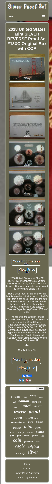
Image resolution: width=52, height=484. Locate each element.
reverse (20, 412)
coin (17, 440)
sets (33, 395)
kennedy (20, 453)
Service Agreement (27, 477)
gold (19, 435)
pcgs (38, 427)
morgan (17, 427)
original (33, 446)
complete (36, 401)
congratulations (18, 422)
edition (23, 401)
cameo (38, 442)
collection (30, 433)
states (40, 432)
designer (15, 396)
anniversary (17, 432)
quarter (15, 407)
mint (28, 426)
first (12, 435)
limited (26, 406)
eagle (20, 445)
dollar (39, 421)
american (33, 417)
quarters (35, 436)
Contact (27, 468)
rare (25, 397)
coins (18, 417)
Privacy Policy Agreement (27, 473)
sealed (41, 397)
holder (26, 436)
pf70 (30, 421)
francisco (28, 441)
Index (27, 464)
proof (34, 411)
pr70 (42, 436)
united (37, 406)
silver (33, 452)
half (14, 402)
